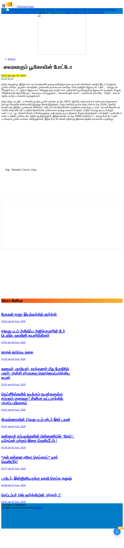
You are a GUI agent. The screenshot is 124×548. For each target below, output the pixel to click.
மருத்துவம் (7, 12)
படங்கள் (67, 12)
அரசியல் (31, 9)
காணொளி (98, 12)
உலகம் (66, 9)
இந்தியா (40, 9)
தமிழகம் (50, 9)
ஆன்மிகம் (111, 9)
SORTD (38, 507)
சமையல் (25, 12)
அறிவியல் (77, 12)
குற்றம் (59, 9)
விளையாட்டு (98, 9)
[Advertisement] (62, 143)
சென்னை (75, 9)
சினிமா (34, 12)
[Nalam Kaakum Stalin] (62, 53)
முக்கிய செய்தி (18, 9)
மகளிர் (16, 12)
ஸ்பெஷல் (87, 12)
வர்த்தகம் (86, 9)
